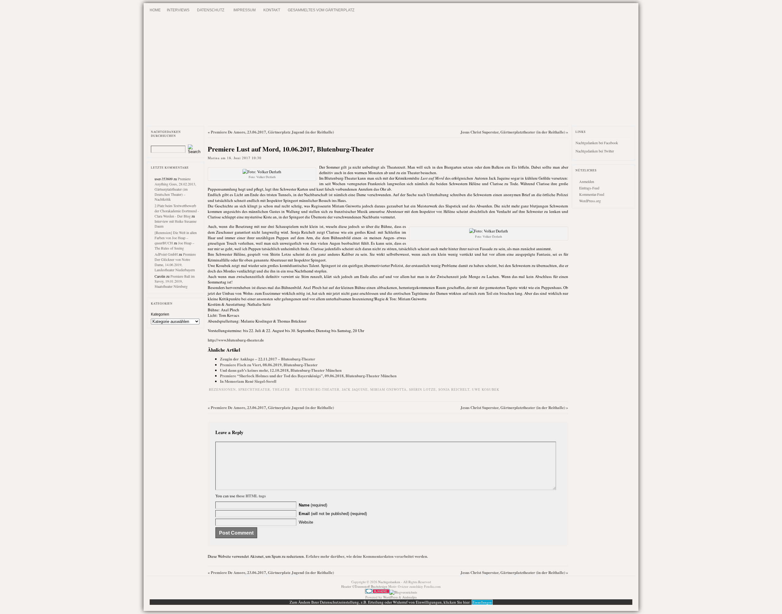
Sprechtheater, (255, 389)
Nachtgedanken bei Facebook (597, 142)
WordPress (390, 597)
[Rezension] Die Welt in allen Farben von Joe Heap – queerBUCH (176, 237)
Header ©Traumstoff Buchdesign (364, 586)
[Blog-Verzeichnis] (377, 592)
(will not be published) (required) (333, 513)
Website (306, 522)
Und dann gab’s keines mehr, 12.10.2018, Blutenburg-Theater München (281, 370)
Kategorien (160, 314)
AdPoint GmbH (166, 254)
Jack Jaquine (355, 389)
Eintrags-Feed (589, 187)
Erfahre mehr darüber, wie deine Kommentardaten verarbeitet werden (366, 556)
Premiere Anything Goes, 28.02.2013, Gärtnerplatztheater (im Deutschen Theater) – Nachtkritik (175, 189)
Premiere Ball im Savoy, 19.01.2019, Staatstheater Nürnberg (175, 281)
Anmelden (586, 181)
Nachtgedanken (389, 581)
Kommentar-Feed (591, 194)
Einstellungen (482, 602)
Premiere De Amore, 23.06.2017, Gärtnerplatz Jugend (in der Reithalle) (272, 132)
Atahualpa (409, 597)
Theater (281, 389)
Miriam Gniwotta (388, 389)
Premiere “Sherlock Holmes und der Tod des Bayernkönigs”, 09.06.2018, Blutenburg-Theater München (308, 375)
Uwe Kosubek (485, 389)
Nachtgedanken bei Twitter (595, 150)
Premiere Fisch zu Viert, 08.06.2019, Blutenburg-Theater (269, 364)
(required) (313, 505)
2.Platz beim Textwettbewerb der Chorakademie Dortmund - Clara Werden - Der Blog (177, 210)
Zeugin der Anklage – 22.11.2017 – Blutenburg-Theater (267, 359)
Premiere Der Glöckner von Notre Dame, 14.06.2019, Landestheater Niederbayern (175, 262)
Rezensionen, (223, 389)
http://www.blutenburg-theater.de (236, 340)
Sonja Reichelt (454, 389)
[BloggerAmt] (403, 592)
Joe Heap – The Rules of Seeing (174, 245)
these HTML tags (251, 496)
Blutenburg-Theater (317, 389)
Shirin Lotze (422, 389)
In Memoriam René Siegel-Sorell (248, 381)
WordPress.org (590, 200)
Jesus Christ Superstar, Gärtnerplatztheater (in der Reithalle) (512, 132)
